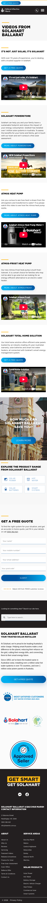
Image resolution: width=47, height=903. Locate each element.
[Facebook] (27, 794)
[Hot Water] (28, 479)
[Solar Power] (6, 479)
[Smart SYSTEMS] (28, 489)
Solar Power (12, 479)
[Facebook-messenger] (20, 794)
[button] (42, 10)
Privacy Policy (16, 900)
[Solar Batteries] (6, 489)
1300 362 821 (12, 532)
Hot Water (35, 479)
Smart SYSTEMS (36, 489)
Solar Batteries (14, 489)
